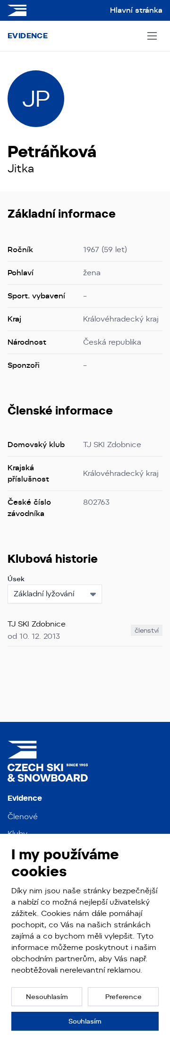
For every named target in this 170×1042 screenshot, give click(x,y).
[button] (46, 996)
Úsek (16, 579)
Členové (23, 816)
